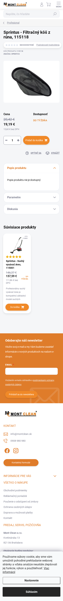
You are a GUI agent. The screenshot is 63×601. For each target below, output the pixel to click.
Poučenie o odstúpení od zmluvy (21, 501)
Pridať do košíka (34, 140)
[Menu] (58, 4)
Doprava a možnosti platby (18, 512)
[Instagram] (15, 450)
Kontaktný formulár (21, 462)
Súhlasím (31, 591)
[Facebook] (7, 450)
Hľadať (55, 14)
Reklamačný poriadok (15, 496)
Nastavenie (31, 580)
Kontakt (8, 518)
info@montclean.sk (21, 434)
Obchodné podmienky (15, 490)
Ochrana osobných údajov (18, 507)
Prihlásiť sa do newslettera (21, 394)
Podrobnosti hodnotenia (47, 45)
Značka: (12, 54)
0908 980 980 (18, 440)
